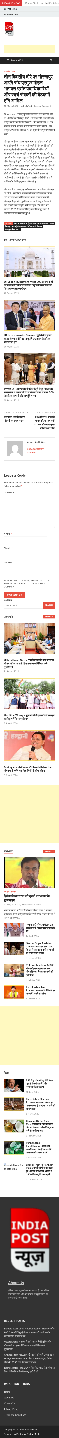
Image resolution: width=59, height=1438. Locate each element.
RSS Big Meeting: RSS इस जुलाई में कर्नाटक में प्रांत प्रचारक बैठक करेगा (39, 1083)
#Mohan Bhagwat (38, 223)
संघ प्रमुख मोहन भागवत (12, 229)
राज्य (13, 71)
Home (7, 1391)
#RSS (52, 223)
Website (9, 562)
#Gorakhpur (21, 223)
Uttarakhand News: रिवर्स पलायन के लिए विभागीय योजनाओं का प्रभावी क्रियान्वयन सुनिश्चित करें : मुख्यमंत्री (29, 663)
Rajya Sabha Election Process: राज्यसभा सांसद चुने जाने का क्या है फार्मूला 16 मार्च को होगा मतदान (40, 1103)
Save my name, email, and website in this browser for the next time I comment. (26, 583)
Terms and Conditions (15, 1415)
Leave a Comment (42, 106)
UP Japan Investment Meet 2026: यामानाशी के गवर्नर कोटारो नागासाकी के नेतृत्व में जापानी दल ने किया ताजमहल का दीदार (28, 285)
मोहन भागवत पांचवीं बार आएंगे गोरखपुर (29, 226)
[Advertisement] (31, 49)
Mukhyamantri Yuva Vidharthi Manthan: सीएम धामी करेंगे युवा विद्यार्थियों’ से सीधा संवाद (28, 768)
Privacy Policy (11, 1409)
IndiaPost (27, 106)
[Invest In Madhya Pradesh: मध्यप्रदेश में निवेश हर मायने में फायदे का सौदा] (14, 987)
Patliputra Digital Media (28, 1434)
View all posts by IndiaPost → (35, 450)
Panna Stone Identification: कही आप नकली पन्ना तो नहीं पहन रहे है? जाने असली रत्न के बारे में (39, 1147)
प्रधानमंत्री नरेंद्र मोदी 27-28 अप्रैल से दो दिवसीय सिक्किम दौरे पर (40, 928)
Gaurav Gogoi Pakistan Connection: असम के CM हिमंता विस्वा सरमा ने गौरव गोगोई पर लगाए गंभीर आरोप (40, 948)
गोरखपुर (7, 226)
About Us (9, 1397)
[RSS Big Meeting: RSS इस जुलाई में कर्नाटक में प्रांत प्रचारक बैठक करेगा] (14, 1080)
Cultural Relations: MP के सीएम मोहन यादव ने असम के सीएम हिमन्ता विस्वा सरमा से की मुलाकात (39, 970)
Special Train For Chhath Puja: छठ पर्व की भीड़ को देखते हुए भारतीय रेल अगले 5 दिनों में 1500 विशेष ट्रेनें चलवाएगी (39, 1169)
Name (8, 534)
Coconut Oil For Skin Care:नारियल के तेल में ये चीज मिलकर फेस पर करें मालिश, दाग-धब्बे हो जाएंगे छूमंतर (40, 1125)
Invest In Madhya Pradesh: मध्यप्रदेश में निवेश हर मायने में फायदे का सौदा (40, 990)
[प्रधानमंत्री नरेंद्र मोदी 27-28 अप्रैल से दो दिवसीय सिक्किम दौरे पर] (14, 924)
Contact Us (9, 1403)
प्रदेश (14, 226)
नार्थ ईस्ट (6, 892)
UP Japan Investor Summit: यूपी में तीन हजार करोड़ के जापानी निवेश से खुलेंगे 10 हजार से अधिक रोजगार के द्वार (27, 339)
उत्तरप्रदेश (7, 71)
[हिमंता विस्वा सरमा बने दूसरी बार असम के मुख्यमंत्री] (29, 859)
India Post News (30, 1429)
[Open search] (51, 60)
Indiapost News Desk (31, 904)
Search (8, 599)
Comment (10, 492)
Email (8, 548)
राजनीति (13, 892)
